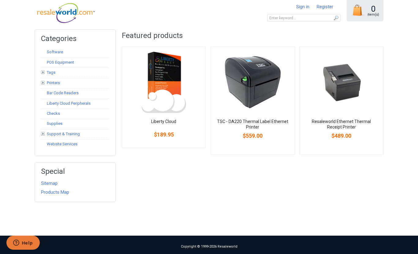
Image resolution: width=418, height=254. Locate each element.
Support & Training (63, 134)
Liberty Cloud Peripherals (69, 103)
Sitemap (49, 183)
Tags (51, 72)
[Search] (335, 17)
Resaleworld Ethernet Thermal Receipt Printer (341, 124)
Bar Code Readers (63, 93)
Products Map (55, 192)
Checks (53, 113)
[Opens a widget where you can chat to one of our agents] (23, 243)
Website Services (62, 144)
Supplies (54, 123)
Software (55, 52)
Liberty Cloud (163, 121)
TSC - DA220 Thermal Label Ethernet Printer (252, 124)
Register (325, 6)
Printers (53, 82)
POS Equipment (60, 62)
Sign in (302, 6)
